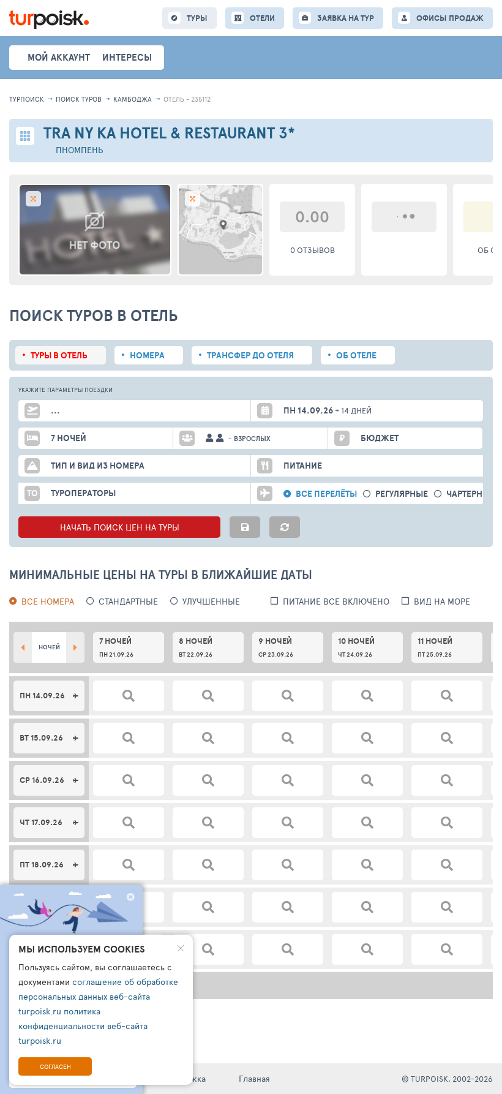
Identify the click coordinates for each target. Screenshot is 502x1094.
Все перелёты (326, 494)
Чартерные (470, 494)
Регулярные (401, 494)
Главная (254, 1078)
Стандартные (128, 601)
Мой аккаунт (59, 57)
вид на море (442, 601)
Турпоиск (26, 99)
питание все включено (336, 601)
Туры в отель (59, 355)
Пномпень (79, 150)
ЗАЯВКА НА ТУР (345, 18)
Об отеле (356, 355)
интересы (127, 57)
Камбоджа (132, 99)
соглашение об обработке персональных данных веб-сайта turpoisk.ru (98, 996)
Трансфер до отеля (250, 355)
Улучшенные (211, 601)
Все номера (47, 601)
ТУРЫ (197, 18)
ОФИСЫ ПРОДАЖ (450, 18)
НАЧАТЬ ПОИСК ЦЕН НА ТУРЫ (119, 527)
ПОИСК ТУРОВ (79, 99)
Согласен (55, 1066)
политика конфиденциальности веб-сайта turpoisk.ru (83, 1025)
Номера (147, 355)
